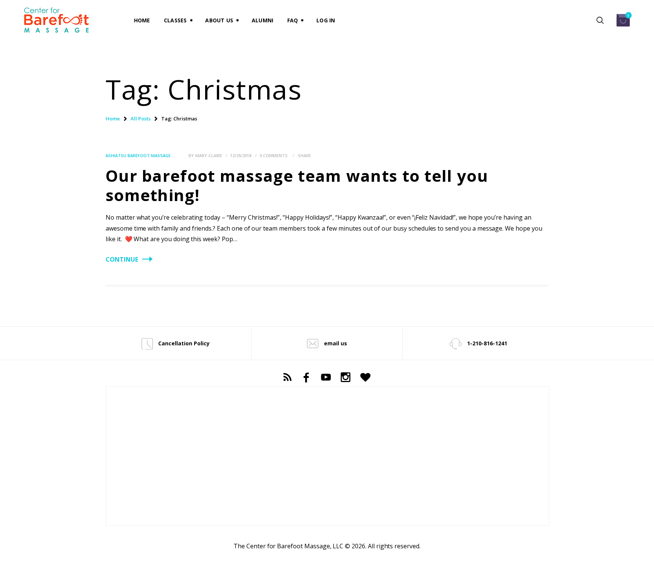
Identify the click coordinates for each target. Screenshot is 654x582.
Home (113, 118)
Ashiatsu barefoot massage (138, 155)
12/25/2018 (240, 155)
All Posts (141, 118)
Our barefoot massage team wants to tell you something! (297, 185)
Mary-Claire (209, 155)
